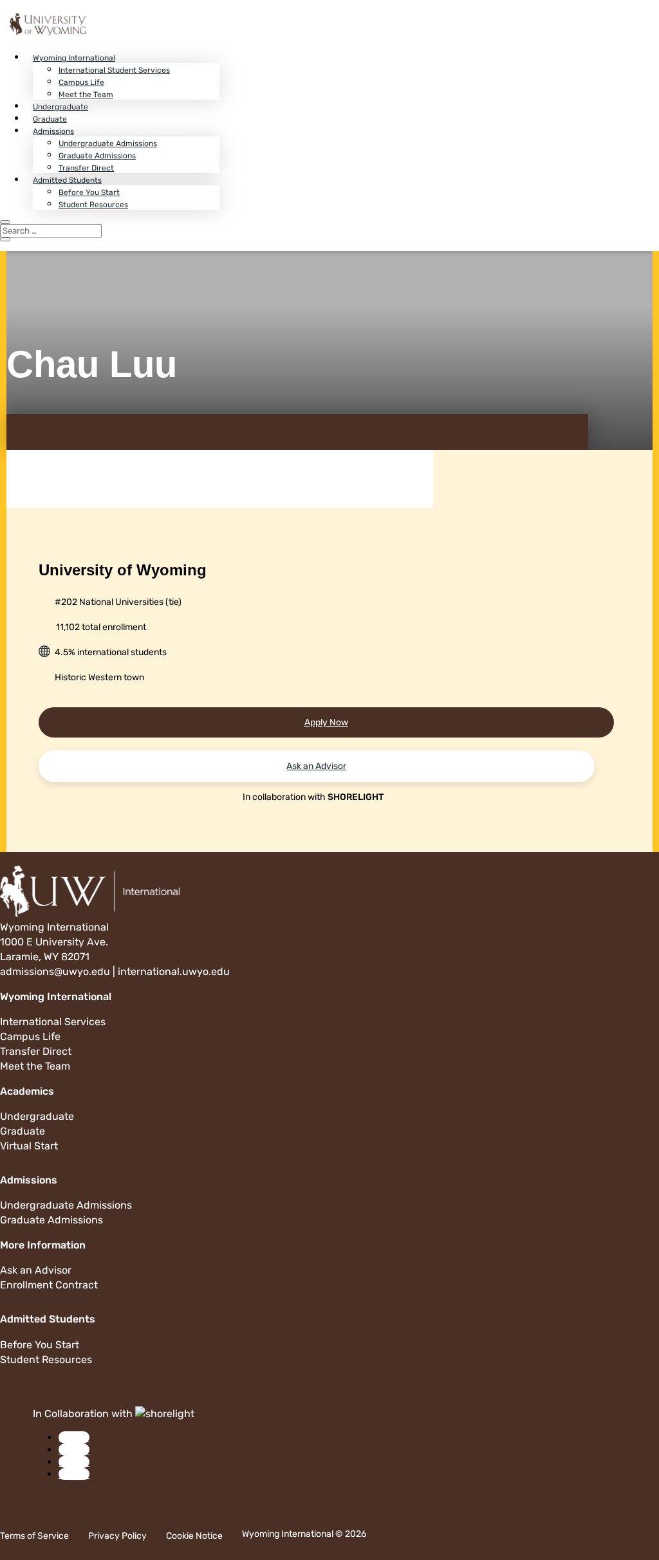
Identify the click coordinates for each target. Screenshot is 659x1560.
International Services (53, 1022)
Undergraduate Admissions (108, 143)
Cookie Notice (194, 1535)
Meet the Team (86, 94)
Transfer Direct (86, 167)
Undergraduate (60, 106)
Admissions (53, 131)
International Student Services (114, 70)
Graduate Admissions (97, 155)
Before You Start (89, 192)
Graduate (50, 119)
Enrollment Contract (49, 1285)
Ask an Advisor (316, 766)
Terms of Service (34, 1535)
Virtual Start (29, 1146)
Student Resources (93, 204)
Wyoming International (74, 57)
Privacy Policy (117, 1535)
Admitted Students (67, 180)
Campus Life (81, 82)
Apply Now (326, 722)
